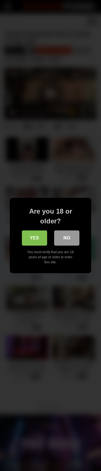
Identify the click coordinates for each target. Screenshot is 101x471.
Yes (34, 237)
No (66, 237)
